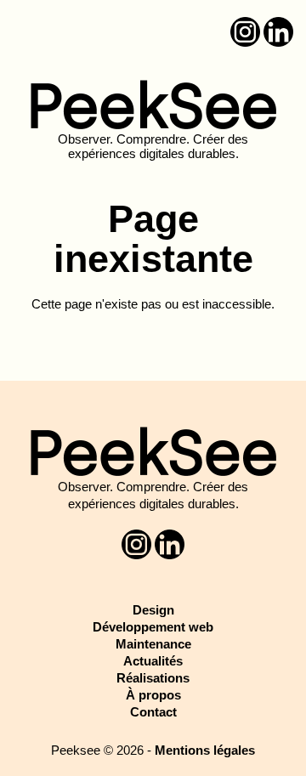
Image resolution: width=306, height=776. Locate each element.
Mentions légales (205, 750)
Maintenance (153, 644)
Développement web (153, 627)
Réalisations (153, 678)
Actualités (153, 661)
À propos (153, 695)
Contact (153, 712)
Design (153, 610)
